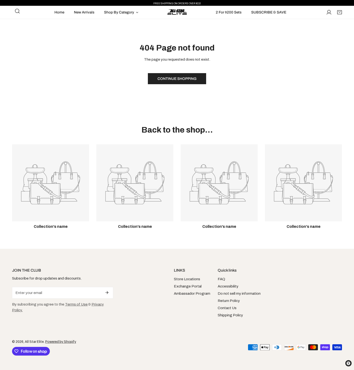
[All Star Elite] (177, 12)
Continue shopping (177, 79)
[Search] (17, 11)
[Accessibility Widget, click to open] (348, 363)
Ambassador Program (192, 293)
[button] (339, 12)
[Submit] (107, 292)
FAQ (221, 279)
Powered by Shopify (60, 342)
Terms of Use (76, 304)
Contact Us (227, 308)
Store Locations (187, 279)
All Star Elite (34, 342)
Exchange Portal (188, 286)
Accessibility (228, 286)
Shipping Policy (230, 315)
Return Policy (229, 301)
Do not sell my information (239, 293)
